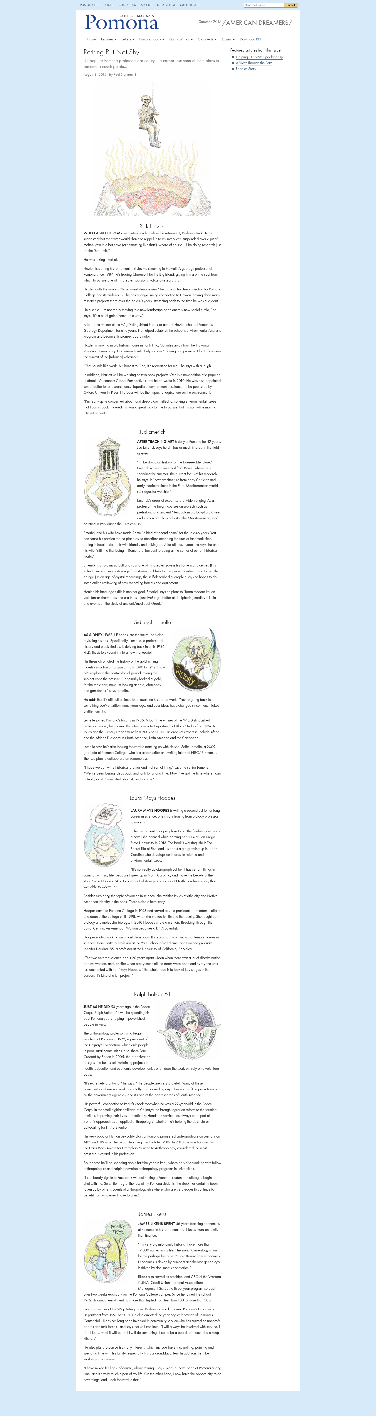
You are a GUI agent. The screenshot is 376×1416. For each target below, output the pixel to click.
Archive (146, 5)
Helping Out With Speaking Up (259, 56)
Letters (127, 39)
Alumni (226, 39)
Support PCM (166, 5)
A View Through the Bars (254, 62)
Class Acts (206, 39)
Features (107, 39)
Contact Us (127, 5)
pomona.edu (89, 5)
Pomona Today (150, 39)
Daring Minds (179, 39)
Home (91, 39)
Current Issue (190, 5)
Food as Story (246, 68)
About (109, 5)
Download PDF (251, 39)
